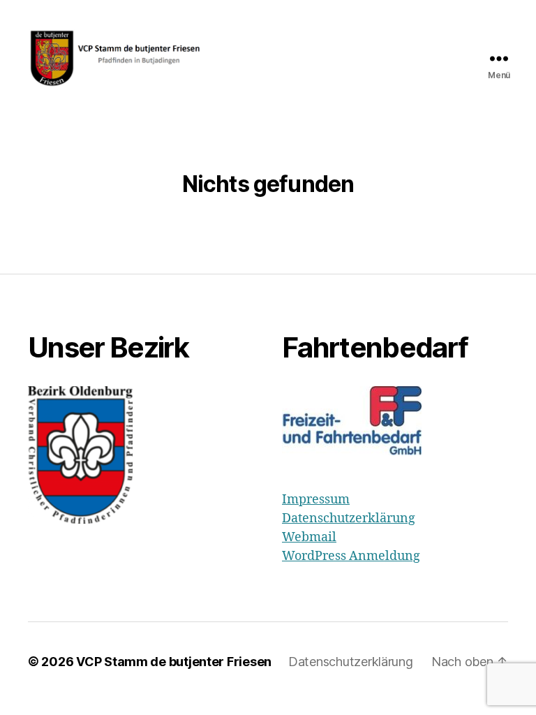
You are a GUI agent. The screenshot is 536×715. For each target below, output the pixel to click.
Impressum (316, 500)
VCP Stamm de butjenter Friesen (173, 661)
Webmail (309, 537)
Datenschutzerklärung (348, 518)
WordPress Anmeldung (351, 556)
